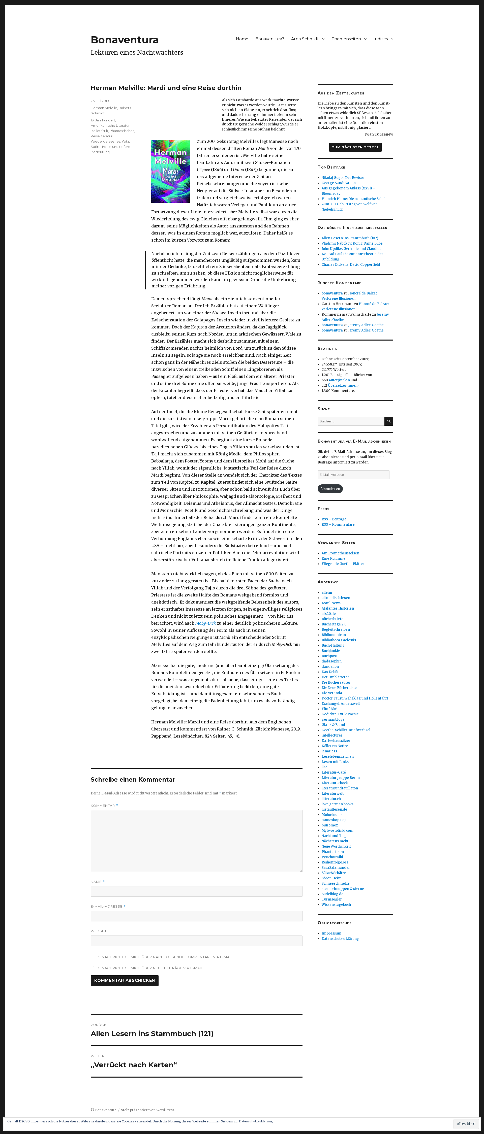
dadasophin (332, 661)
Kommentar (104, 806)
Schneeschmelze (336, 883)
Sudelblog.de (332, 894)
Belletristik (99, 131)
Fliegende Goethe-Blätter (343, 564)
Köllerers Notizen (336, 746)
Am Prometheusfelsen (340, 553)
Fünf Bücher (332, 709)
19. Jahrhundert (103, 120)
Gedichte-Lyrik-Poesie (340, 714)
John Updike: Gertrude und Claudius (351, 249)
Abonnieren (330, 489)
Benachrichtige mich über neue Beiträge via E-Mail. (150, 968)
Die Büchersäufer (336, 682)
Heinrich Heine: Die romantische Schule (354, 199)
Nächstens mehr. (335, 841)
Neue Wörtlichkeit (336, 846)
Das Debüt (330, 672)
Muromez (330, 825)
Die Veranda (332, 693)
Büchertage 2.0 (334, 624)
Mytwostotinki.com (337, 830)
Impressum (331, 933)
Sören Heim (332, 878)
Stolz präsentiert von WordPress (147, 1110)
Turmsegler (332, 899)
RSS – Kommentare (338, 524)
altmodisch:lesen (336, 598)
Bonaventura (125, 40)
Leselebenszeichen (338, 756)
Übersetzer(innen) (343, 385)
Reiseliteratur (101, 136)
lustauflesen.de (334, 809)
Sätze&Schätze (334, 873)
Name (98, 882)
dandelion (330, 666)
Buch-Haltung (333, 645)
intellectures (332, 735)
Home (242, 39)
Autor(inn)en (339, 380)
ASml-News (331, 603)
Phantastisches (122, 131)
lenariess (329, 751)
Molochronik (332, 815)
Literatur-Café (334, 772)
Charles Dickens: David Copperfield (351, 264)
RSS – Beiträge (334, 519)
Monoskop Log (334, 820)
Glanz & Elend (333, 725)
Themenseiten (346, 39)
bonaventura (332, 293)
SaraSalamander (336, 867)
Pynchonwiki (332, 857)
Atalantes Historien (338, 608)
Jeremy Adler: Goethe (366, 325)
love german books (337, 804)
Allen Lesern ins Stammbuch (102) (350, 238)
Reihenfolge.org (335, 862)
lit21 (325, 767)
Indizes (381, 39)
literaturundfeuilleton (340, 788)
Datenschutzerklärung (340, 939)
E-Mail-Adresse (108, 906)
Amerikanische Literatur (110, 125)
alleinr (327, 592)
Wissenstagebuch (336, 905)
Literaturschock (335, 783)
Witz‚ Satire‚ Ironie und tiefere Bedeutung (110, 146)
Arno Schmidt (305, 39)
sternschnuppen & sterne (343, 889)
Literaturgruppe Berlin (341, 778)
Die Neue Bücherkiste (339, 688)
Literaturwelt (333, 793)
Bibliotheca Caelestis (339, 640)
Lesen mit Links (335, 762)
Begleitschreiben (336, 629)
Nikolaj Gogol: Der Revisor (343, 178)
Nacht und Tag (334, 836)
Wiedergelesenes (105, 141)
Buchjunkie (331, 651)
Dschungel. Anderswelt (341, 704)
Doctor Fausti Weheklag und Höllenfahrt (355, 698)
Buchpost (329, 656)
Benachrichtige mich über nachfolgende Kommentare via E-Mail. (165, 957)
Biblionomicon (334, 635)
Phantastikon (333, 852)
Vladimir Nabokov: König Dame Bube (352, 243)
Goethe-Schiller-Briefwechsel (346, 730)
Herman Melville (104, 108)
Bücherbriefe (332, 619)
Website (99, 931)
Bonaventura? (269, 39)
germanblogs (333, 719)
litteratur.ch (331, 799)
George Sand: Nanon (339, 183)
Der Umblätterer (335, 677)
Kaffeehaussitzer (336, 741)
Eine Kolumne (333, 558)
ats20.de (329, 614)
